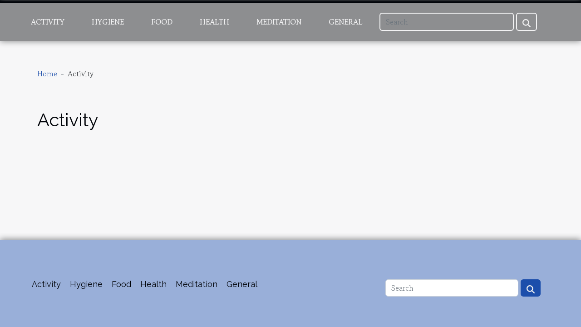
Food (161, 21)
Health (214, 21)
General (346, 21)
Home (47, 73)
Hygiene (108, 21)
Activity (47, 21)
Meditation (278, 21)
